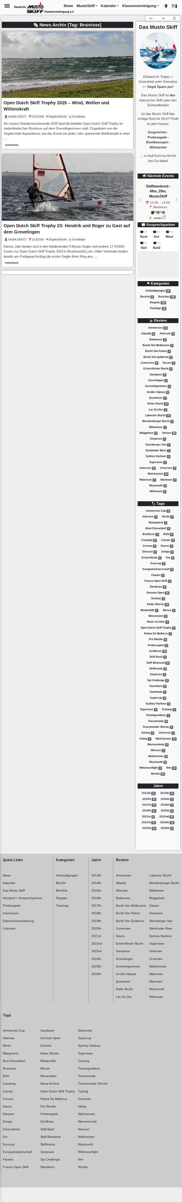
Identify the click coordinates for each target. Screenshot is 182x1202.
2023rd (148, 822)
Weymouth (157, 485)
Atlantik (147, 333)
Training (168, 709)
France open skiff (157, 580)
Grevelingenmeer (157, 386)
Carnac (167, 540)
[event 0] (152, 212)
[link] (67, 90)
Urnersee (167, 468)
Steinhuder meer (157, 450)
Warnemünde (157, 744)
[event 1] (158, 212)
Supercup (157, 697)
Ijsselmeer (157, 397)
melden (158, 218)
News (7, 875)
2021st (148, 816)
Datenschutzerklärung (18, 921)
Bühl (167, 534)
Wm (170, 768)
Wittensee (157, 491)
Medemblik (148, 610)
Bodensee (157, 339)
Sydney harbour (157, 456)
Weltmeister (157, 756)
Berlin (167, 516)
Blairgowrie (157, 522)
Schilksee (157, 651)
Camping (148, 540)
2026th (166, 828)
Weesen (157, 750)
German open (157, 592)
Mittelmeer (157, 427)
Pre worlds (157, 639)
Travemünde (157, 721)
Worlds (157, 773)
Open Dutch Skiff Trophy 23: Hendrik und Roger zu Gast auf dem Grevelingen (67, 228)
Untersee (147, 468)
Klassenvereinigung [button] (139, 6)
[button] (174, 6)
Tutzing (147, 732)
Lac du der (157, 409)
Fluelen (157, 575)
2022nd (166, 816)
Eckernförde (151, 557)
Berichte (166, 296)
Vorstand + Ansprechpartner (22, 898)
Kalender (9, 883)
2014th (166, 793)
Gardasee (157, 374)
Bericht (146, 296)
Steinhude (157, 691)
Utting (144, 738)
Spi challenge (157, 680)
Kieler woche (157, 604)
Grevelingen (157, 380)
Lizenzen (9, 928)
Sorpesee (157, 438)
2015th (148, 799)
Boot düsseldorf (157, 528)
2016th (166, 799)
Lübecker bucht (157, 415)
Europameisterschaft (157, 569)
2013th (148, 793)
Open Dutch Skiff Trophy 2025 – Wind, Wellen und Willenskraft (56, 105)
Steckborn (157, 686)
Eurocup (157, 563)
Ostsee (168, 432)
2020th (166, 810)
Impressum (11, 913)
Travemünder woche (157, 726)
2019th (148, 810)
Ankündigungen (157, 290)
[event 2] (163, 212)
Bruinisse (150, 534)
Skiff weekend (157, 662)
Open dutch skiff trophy (157, 627)
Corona (149, 545)
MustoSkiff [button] (86, 6)
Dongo (167, 551)
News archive (157, 621)
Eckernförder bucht (157, 368)
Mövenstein (157, 616)
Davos (168, 362)
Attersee (167, 333)
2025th (148, 828)
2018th (166, 804)
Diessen (149, 551)
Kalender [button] (108, 6)
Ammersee (157, 327)
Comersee (149, 362)
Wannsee (167, 479)
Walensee (147, 479)
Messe (168, 610)
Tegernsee (157, 462)
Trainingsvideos (157, 715)
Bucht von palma (157, 351)
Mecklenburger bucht (157, 421)
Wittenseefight (150, 768)
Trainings (157, 308)
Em (169, 557)
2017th (148, 804)
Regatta (157, 302)
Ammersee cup (157, 510)
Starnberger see (157, 444)
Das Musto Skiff (14, 890)
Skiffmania (157, 668)
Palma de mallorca (157, 633)
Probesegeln (157, 645)
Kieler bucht (157, 403)
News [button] (68, 6)
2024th (166, 822)
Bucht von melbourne (157, 345)
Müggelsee (148, 432)
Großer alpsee (157, 392)
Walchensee (157, 473)
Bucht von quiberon (157, 357)
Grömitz (157, 598)
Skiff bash (157, 656)
